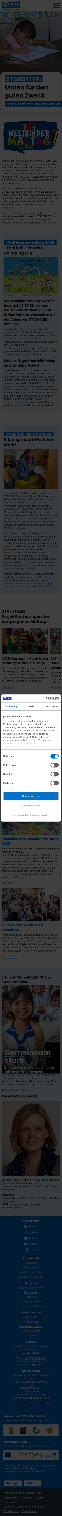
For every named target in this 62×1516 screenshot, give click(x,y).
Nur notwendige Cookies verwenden (31, 815)
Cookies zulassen (31, 796)
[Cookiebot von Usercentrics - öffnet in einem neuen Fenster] (46, 698)
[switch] (54, 765)
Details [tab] (31, 706)
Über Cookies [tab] (51, 706)
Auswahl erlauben (31, 805)
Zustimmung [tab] (11, 706)
